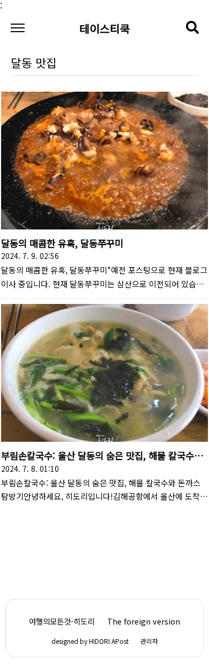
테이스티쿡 (104, 27)
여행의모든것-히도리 (61, 621)
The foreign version (143, 621)
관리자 (149, 640)
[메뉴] (17, 28)
